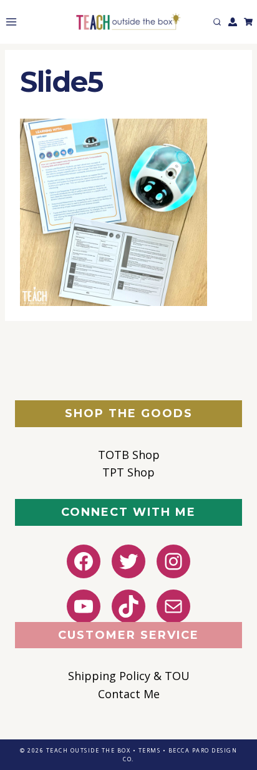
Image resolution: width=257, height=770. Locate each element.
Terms (149, 750)
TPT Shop (128, 472)
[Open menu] (8, 21)
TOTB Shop (129, 454)
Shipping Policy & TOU (129, 675)
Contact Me (129, 693)
